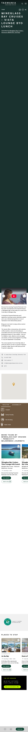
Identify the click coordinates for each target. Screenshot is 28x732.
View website (6, 478)
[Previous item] (3, 296)
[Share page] (26, 10)
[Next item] (24, 296)
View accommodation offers (12, 686)
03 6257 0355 (7, 357)
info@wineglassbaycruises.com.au (13, 363)
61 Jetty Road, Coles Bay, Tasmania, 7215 (15, 354)
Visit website (7, 360)
